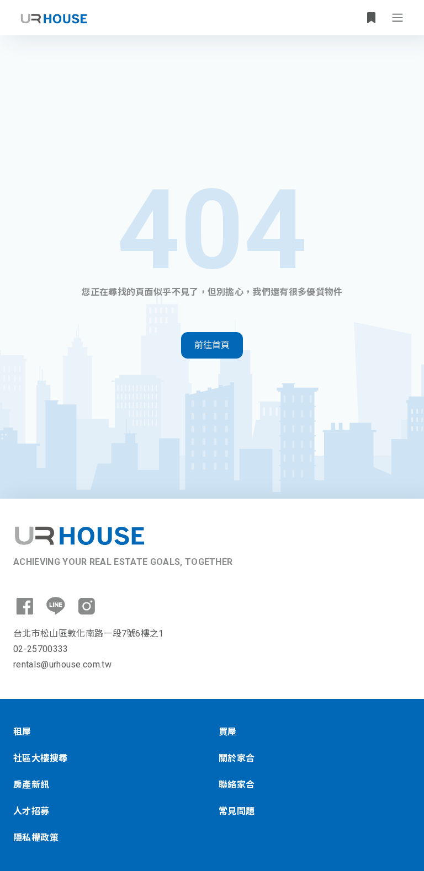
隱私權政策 (36, 837)
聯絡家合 (237, 784)
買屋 (228, 731)
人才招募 (31, 811)
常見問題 (237, 811)
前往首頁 (212, 345)
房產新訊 (31, 784)
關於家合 (237, 758)
